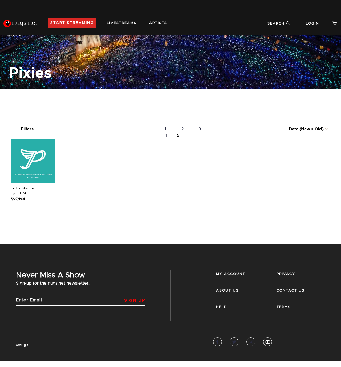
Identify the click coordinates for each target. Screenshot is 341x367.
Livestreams (121, 23)
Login (312, 23)
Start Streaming (72, 22)
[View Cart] (336, 23)
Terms (284, 307)
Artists (158, 23)
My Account (230, 274)
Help (221, 307)
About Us (227, 290)
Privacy (286, 274)
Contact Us (291, 290)
